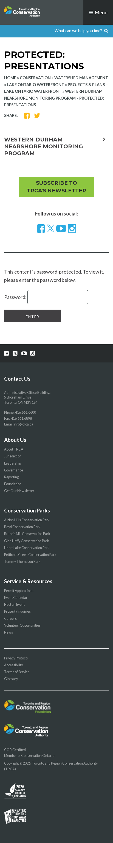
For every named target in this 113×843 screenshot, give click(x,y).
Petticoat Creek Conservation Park (30, 555)
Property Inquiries (17, 611)
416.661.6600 (25, 412)
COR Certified (15, 750)
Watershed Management (81, 77)
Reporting (11, 477)
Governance (13, 470)
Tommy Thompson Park (22, 562)
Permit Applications (18, 591)
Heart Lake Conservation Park (27, 548)
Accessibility (13, 665)
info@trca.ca (23, 424)
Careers (10, 618)
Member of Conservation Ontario (29, 756)
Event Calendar (15, 598)
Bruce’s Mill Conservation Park (27, 534)
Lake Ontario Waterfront (35, 84)
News (8, 632)
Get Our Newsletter (19, 491)
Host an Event (14, 604)
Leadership (12, 463)
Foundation (12, 484)
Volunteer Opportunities (22, 625)
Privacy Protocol (16, 658)
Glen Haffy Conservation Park (26, 541)
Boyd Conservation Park (22, 527)
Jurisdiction (12, 456)
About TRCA (13, 449)
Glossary (11, 679)
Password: (15, 297)
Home (10, 77)
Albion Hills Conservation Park (27, 520)
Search (106, 31)
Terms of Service (16, 672)
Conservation (35, 77)
